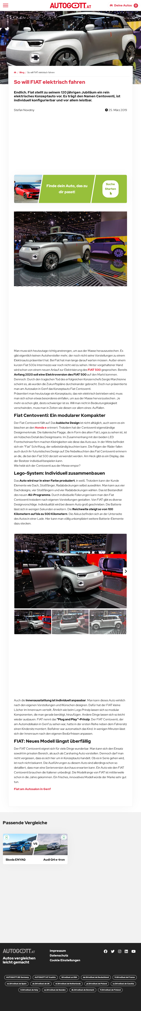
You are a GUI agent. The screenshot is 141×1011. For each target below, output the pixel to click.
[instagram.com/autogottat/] (119, 951)
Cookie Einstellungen (65, 960)
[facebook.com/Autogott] (105, 951)
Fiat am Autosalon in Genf (32, 789)
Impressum (58, 951)
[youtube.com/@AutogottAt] (133, 951)
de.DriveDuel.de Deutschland (96, 977)
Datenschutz (59, 955)
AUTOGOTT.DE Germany (17, 977)
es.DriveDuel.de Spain (16, 983)
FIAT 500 (94, 370)
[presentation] (15, 571)
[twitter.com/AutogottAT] (113, 951)
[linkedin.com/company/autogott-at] (126, 951)
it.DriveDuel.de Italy (29, 990)
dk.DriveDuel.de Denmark (82, 990)
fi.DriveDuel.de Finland (110, 990)
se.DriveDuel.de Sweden (55, 990)
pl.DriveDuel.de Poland (96, 983)
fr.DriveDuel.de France (125, 977)
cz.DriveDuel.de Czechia (123, 983)
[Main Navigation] (5, 5)
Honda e (41, 427)
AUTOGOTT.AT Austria (45, 977)
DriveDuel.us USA (69, 977)
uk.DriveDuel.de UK (41, 983)
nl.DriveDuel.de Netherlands (68, 983)
